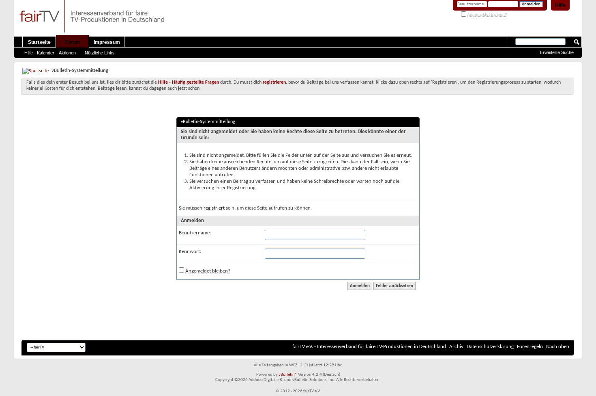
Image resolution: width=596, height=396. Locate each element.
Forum (72, 42)
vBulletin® (288, 374)
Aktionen (67, 52)
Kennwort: (190, 251)
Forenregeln (530, 346)
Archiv (456, 346)
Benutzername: (195, 233)
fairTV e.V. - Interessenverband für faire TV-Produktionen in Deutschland (369, 346)
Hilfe (560, 5)
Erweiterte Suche (557, 52)
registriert (214, 208)
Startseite (39, 42)
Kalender (45, 52)
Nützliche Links (100, 52)
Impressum (107, 42)
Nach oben (557, 346)
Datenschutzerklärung (490, 346)
